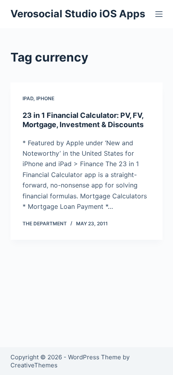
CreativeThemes (34, 365)
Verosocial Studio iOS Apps (77, 14)
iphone (45, 98)
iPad (28, 98)
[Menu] (159, 14)
